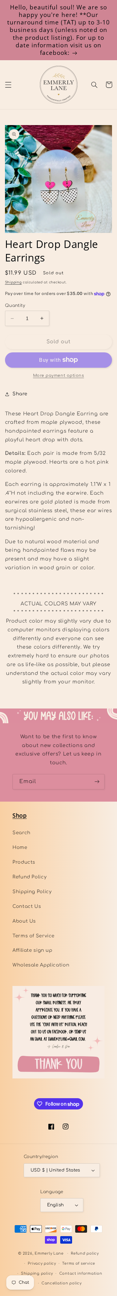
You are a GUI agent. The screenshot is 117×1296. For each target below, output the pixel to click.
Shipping (13, 282)
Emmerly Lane (49, 1253)
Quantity (15, 305)
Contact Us (26, 906)
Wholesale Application (40, 964)
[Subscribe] (97, 781)
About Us (24, 921)
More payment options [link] (58, 375)
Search (21, 832)
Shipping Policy (31, 891)
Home (19, 847)
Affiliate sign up (32, 950)
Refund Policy (29, 876)
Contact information (80, 1274)
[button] (8, 84)
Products (23, 862)
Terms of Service (33, 935)
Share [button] (19, 393)
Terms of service (78, 1264)
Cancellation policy (61, 1283)
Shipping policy (37, 1274)
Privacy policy (42, 1264)
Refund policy (85, 1253)
